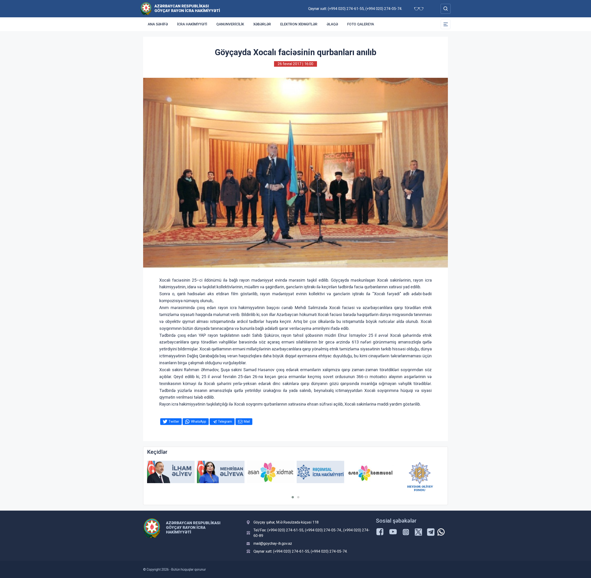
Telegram (225, 421)
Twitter (174, 421)
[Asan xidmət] (220, 472)
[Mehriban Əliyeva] (171, 472)
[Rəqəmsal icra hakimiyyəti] (270, 472)
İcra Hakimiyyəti (192, 24)
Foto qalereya (360, 24)
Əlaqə (332, 24)
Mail (247, 421)
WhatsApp (198, 421)
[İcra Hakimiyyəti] (146, 8)
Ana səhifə (158, 24)
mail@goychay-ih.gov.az (272, 543)
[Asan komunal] (320, 472)
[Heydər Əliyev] (420, 472)
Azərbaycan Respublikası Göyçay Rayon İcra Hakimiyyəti (187, 8)
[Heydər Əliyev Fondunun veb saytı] (370, 477)
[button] (293, 497)
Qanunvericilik (230, 24)
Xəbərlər (262, 24)
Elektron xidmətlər (298, 24)
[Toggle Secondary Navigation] (445, 24)
